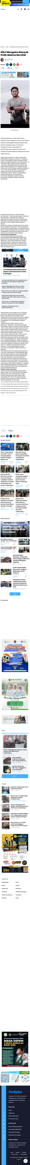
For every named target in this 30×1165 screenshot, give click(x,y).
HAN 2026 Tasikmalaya (19, 462)
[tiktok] (3, 1127)
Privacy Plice (24, 1154)
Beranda (2, 46)
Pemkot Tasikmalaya (7, 894)
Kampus (18, 885)
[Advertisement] (15, 28)
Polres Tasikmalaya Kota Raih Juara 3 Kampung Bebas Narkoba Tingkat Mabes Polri (7, 455)
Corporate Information (14, 1135)
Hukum (12, 790)
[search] (18, 9)
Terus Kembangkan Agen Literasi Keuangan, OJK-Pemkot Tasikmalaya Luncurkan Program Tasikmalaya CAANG (8, 548)
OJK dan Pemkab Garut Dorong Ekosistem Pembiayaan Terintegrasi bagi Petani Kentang (14, 281)
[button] (12, 74)
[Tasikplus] (4, 9)
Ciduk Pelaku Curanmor (16, 575)
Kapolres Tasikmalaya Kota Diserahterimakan (10, 306)
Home (10, 1110)
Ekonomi (13, 818)
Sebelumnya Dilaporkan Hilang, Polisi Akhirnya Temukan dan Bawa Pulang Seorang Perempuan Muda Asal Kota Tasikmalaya (22, 505)
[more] (21, 64)
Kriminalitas (16, 588)
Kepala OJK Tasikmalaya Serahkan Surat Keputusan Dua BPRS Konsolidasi (14, 526)
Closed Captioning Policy (15, 1126)
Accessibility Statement (14, 1129)
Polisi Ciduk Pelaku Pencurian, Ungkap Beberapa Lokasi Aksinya (19, 570)
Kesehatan (4, 891)
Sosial (7, 46)
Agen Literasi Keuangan (4, 551)
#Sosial (11, 430)
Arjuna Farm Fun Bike (16, 800)
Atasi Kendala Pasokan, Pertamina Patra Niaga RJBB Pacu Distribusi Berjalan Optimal (21, 558)
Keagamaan (5, 888)
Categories (11, 1113)
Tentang (24, 1152)
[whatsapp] (14, 64)
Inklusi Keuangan (20, 250)
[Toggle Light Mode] (21, 9)
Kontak (17, 1152)
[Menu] (25, 9)
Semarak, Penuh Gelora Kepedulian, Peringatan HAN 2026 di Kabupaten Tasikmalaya (22, 455)
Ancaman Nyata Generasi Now (19, 486)
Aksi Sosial (3, 487)
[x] (10, 64)
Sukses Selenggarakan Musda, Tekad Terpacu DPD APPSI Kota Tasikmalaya (13, 287)
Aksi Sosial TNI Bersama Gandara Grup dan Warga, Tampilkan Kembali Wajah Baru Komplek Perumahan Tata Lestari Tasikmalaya (7, 479)
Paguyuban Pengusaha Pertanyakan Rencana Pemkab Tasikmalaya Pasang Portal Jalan (13, 297)
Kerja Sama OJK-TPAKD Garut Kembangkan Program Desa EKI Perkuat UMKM (15, 291)
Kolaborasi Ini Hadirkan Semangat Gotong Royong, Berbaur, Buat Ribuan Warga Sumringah (7, 502)
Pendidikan (18, 894)
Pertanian (4, 898)
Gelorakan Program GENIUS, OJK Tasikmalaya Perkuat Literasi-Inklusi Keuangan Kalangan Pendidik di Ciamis (19, 815)
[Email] (17, 64)
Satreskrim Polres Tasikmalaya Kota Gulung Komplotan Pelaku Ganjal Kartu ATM (20, 583)
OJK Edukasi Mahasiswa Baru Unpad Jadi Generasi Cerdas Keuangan (14, 272)
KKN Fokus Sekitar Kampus (5, 543)
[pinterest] (3, 1123)
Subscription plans (13, 1116)
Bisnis (14, 564)
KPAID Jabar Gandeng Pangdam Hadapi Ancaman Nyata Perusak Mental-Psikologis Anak (22, 478)
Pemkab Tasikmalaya (21, 891)
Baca (14, 776)
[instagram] (3, 1120)
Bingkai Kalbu (5, 882)
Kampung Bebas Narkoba (4, 462)
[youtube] (3, 1131)
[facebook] (7, 64)
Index (15, 594)
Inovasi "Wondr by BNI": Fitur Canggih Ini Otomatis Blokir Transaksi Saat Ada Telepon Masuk (19, 768)
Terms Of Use (14, 1154)
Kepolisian (18, 888)
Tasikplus (21, 1157)
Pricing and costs (13, 1118)
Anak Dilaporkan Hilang (20, 514)
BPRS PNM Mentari (7, 534)
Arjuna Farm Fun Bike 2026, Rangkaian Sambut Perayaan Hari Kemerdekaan (13, 302)
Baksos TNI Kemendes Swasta (5, 508)
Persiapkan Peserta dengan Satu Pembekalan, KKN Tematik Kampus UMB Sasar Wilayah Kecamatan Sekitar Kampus (9, 540)
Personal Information (14, 1132)
